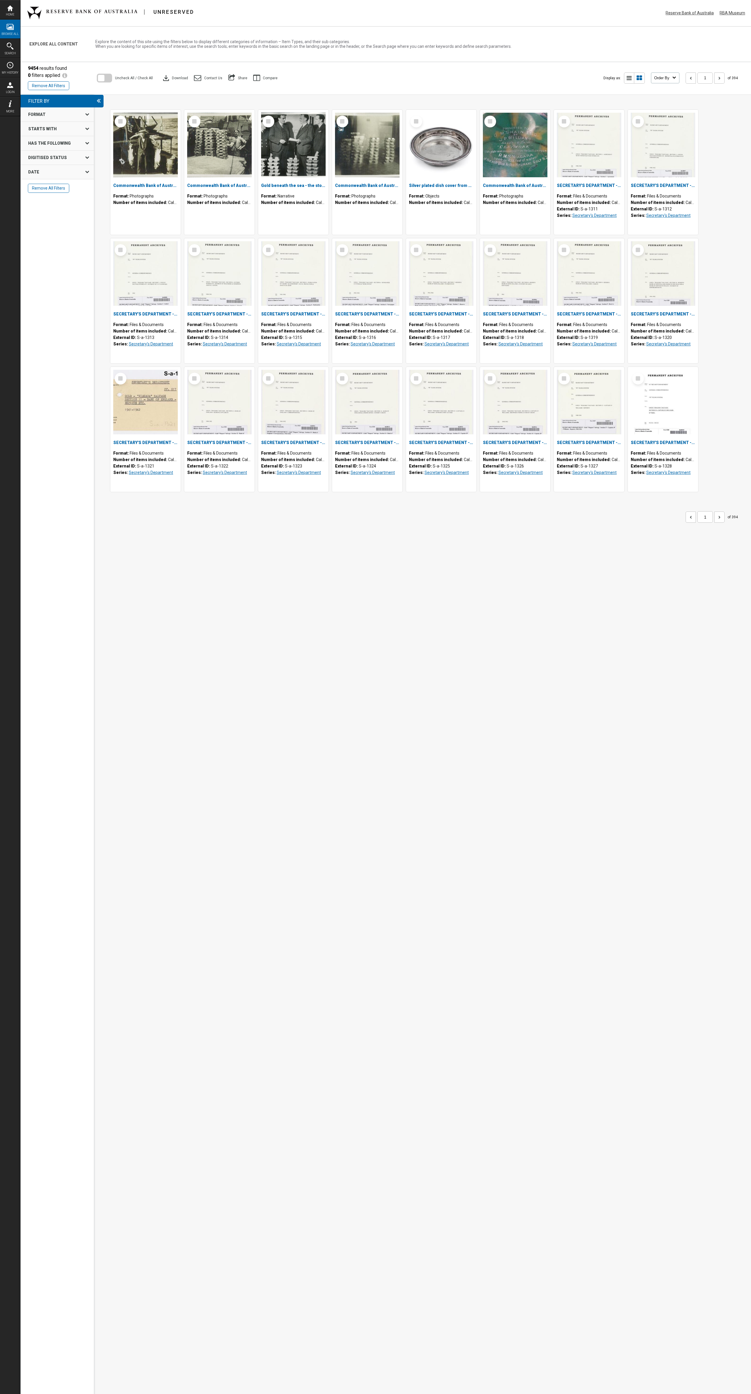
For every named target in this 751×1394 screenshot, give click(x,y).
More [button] (10, 111)
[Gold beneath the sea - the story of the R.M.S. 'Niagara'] (293, 145)
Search (10, 53)
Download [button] (175, 78)
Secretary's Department (594, 215)
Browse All (10, 34)
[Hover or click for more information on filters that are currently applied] (64, 75)
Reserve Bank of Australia (690, 13)
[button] (208, 78)
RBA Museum (732, 13)
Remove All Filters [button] (48, 85)
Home (10, 14)
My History (10, 72)
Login (10, 92)
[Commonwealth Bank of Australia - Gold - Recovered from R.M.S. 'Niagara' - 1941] (367, 145)
